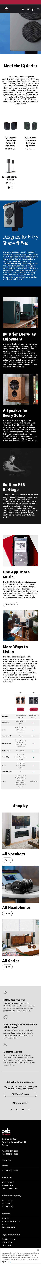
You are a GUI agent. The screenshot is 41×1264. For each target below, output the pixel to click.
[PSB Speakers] (6, 8)
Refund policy (7, 1200)
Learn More (20, 709)
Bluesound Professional (11, 1221)
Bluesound (6, 1218)
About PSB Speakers (10, 1170)
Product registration (10, 1188)
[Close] (38, 1250)
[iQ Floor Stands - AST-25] (10, 165)
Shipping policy (8, 1206)
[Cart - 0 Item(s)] (33, 8)
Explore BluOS (10, 604)
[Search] (22, 8)
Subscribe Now (20, 1094)
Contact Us (6, 1160)
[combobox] (5, 1262)
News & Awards (8, 1182)
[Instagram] (29, 1110)
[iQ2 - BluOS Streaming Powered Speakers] (30, 126)
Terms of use (7, 1242)
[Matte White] (12, 187)
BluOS (4, 1224)
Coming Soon (34, 709)
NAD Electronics (8, 1227)
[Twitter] (17, 1110)
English (3, 1262)
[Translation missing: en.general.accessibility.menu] (37, 8)
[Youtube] (23, 1110)
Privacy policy (7, 1245)
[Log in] (27, 8)
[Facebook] (11, 1110)
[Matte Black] (9, 187)
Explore (7, 860)
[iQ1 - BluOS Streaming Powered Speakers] (10, 126)
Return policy (7, 1203)
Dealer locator (7, 1185)
